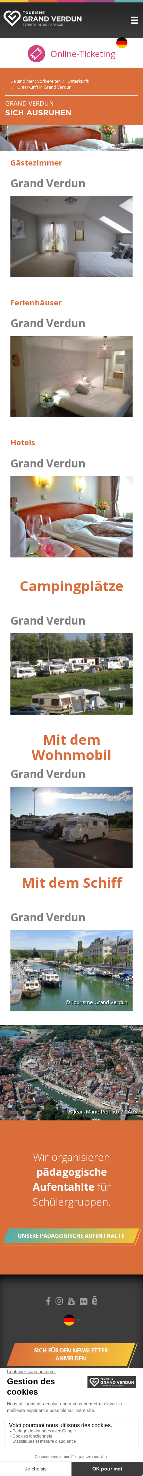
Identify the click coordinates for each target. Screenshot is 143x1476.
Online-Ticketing (82, 54)
